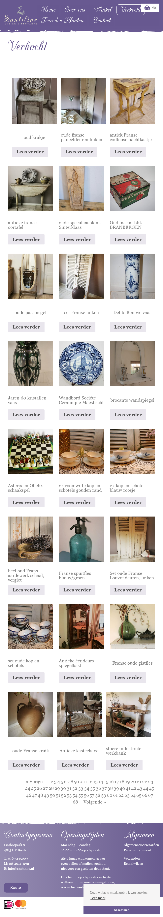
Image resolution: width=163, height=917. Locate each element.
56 (86, 795)
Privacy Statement (137, 850)
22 (144, 781)
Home (48, 9)
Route (15, 887)
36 (98, 788)
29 (57, 788)
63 (127, 795)
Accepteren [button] (121, 909)
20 (133, 781)
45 (151, 788)
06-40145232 (19, 864)
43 (139, 788)
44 (145, 788)
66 (144, 795)
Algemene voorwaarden (141, 845)
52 (63, 795)
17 (116, 781)
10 (80, 781)
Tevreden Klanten (62, 20)
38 (110, 788)
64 (133, 795)
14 (101, 781)
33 (80, 788)
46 (28, 795)
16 (111, 781)
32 (74, 788)
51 (58, 795)
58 (97, 795)
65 (138, 795)
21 (139, 781)
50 (52, 795)
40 (122, 788)
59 (103, 795)
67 (150, 795)
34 (86, 788)
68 (75, 802)
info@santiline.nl (21, 868)
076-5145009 (17, 858)
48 (40, 795)
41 (128, 788)
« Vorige (34, 781)
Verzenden (132, 858)
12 (90, 781)
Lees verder (30, 151)
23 (150, 781)
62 (121, 795)
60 (109, 795)
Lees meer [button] (97, 898)
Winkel (103, 9)
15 (106, 781)
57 (92, 795)
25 (33, 788)
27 (45, 788)
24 (27, 788)
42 (133, 788)
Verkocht (131, 9)
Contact (102, 20)
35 (92, 788)
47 (34, 795)
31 (69, 788)
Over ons (75, 9)
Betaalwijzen (133, 864)
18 (122, 781)
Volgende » (94, 802)
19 (127, 781)
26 (39, 788)
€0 (154, 8)
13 (95, 781)
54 (75, 795)
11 (85, 781)
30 (63, 788)
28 (51, 788)
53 (69, 795)
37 (104, 788)
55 (80, 795)
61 (115, 795)
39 (116, 788)
